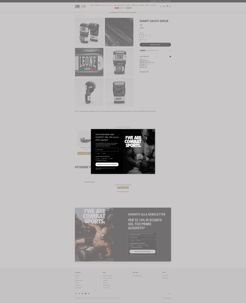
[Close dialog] (154, 130)
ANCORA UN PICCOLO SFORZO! (107, 164)
